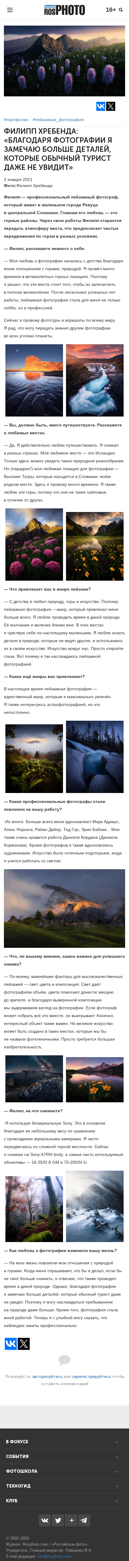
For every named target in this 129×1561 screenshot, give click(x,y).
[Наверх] (121, 1541)
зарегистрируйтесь (91, 1376)
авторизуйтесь (47, 1376)
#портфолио (16, 119)
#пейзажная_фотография (58, 119)
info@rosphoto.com (54, 1556)
